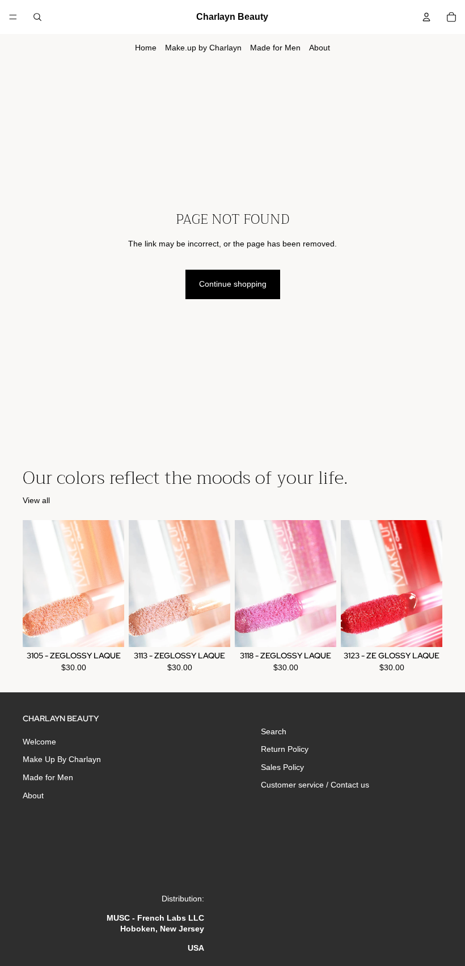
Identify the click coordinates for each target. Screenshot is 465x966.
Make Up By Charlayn (62, 759)
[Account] (426, 17)
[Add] (106, 629)
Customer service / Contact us (315, 785)
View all (36, 500)
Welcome (39, 741)
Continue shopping (233, 283)
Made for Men (275, 47)
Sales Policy (282, 767)
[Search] (37, 17)
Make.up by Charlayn (203, 47)
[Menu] (13, 17)
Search (273, 731)
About (319, 47)
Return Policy (284, 749)
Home (146, 47)
